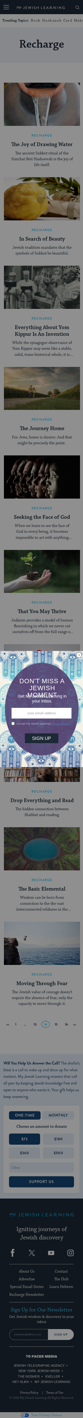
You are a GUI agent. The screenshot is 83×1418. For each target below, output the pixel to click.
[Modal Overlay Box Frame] (41, 709)
